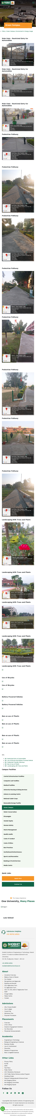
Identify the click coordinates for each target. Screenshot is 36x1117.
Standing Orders (9, 1076)
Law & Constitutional (10, 1046)
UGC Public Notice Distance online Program (17, 1074)
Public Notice (8, 1070)
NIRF (6, 992)
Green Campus (8, 807)
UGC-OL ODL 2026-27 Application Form (16, 989)
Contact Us (18, 884)
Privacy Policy (8, 1061)
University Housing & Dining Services (15, 789)
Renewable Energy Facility (12, 803)
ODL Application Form (10, 985)
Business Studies (9, 1044)
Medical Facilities (9, 785)
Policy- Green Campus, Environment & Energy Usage (17, 31)
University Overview (10, 975)
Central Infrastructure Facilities (14, 776)
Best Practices (8, 847)
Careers (6, 998)
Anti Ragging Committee (11, 1082)
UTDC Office (8, 1025)
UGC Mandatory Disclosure (12, 1072)
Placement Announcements (12, 1031)
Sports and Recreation (11, 856)
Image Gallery (8, 994)
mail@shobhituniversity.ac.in (11, 966)
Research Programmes (11, 1050)
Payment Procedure (10, 1015)
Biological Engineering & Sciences (14, 1042)
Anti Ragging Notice (10, 1080)
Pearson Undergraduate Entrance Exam (16, 1078)
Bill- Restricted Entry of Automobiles (15, 758)
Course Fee (7, 1011)
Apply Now (18, 878)
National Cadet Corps (11, 798)
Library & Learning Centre (12, 794)
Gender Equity (8, 821)
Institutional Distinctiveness (13, 852)
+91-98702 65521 (7, 963)
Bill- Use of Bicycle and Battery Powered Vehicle (19, 760)
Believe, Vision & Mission (11, 977)
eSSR (5, 1065)
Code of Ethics (8, 843)
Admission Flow (8, 1013)
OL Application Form (10, 987)
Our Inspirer (7, 979)
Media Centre (8, 865)
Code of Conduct (9, 838)
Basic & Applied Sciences (11, 1052)
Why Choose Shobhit (10, 1007)
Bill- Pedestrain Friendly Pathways (15, 762)
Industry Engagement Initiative (13, 1027)
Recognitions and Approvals (12, 981)
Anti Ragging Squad (10, 1084)
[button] (33, 2)
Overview (7, 1022)
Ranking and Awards (10, 983)
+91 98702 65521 (13, 934)
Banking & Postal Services (12, 861)
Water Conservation (10, 812)
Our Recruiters (8, 1029)
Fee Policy (7, 1068)
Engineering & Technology (11, 1040)
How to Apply (8, 1009)
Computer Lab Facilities (11, 781)
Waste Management (10, 830)
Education (7, 1048)
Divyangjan (7, 816)
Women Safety (8, 825)
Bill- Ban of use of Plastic (12, 764)
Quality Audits (8, 834)
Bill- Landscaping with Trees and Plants (16, 766)
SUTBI (6, 1063)
